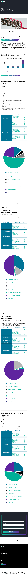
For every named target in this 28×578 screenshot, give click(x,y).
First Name (5, 520)
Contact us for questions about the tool (10, 75)
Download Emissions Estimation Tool (9, 39)
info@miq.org (3, 563)
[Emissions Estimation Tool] (14, 23)
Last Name (4, 523)
